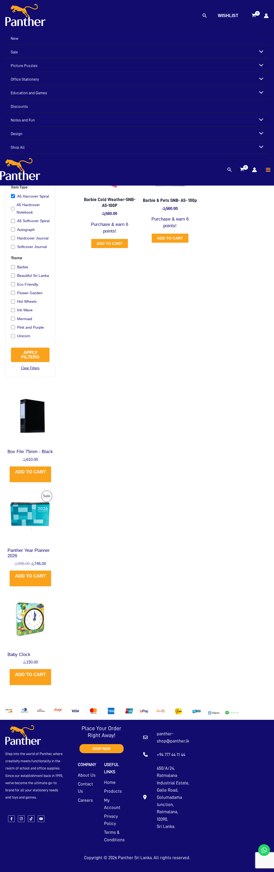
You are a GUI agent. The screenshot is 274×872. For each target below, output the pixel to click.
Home (110, 782)
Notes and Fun (23, 120)
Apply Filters (30, 355)
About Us (87, 775)
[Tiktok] (31, 818)
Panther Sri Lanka (135, 857)
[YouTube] (41, 818)
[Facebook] (11, 818)
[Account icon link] (266, 15)
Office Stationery (25, 79)
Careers (85, 800)
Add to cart (30, 471)
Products (113, 791)
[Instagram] (21, 818)
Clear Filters (30, 368)
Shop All (18, 148)
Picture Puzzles (24, 66)
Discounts (19, 107)
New (14, 39)
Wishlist (228, 15)
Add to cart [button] (110, 243)
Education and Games (29, 93)
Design (16, 134)
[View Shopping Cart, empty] (253, 15)
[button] (204, 15)
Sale (14, 52)
